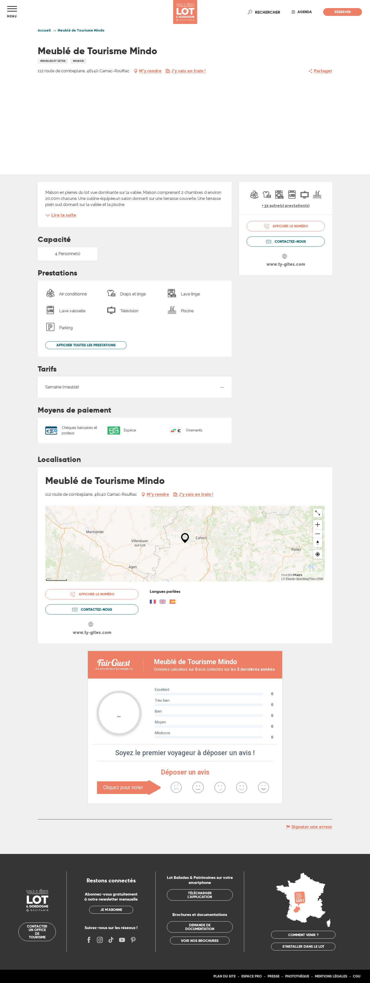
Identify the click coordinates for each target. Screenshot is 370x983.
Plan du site (224, 976)
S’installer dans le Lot (303, 946)
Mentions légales (331, 976)
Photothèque (297, 976)
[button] (267, 12)
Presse (273, 976)
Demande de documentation (199, 927)
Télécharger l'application (200, 895)
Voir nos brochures (199, 940)
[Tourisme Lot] (185, 12)
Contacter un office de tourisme (37, 931)
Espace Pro (251, 976)
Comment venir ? (303, 935)
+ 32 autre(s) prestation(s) (286, 206)
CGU (356, 976)
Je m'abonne (111, 909)
